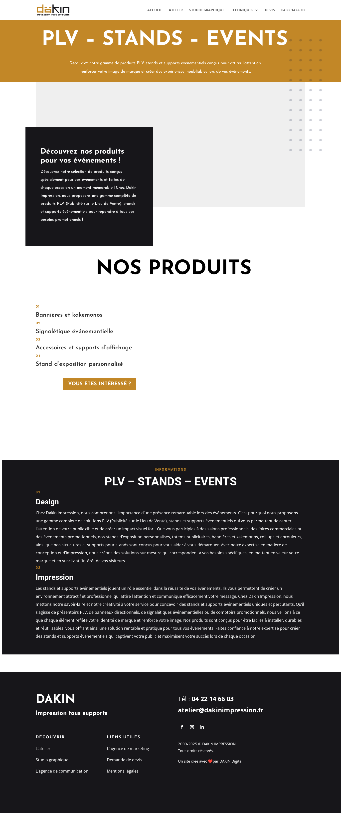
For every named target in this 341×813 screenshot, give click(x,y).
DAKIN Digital (230, 761)
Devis (270, 10)
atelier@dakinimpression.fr (220, 710)
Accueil (154, 10)
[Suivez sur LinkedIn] (202, 727)
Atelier (176, 10)
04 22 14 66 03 (293, 10)
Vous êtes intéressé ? (99, 384)
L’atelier (43, 748)
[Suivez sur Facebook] (182, 727)
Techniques (242, 10)
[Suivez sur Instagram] (192, 727)
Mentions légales (123, 771)
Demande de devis (124, 760)
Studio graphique (206, 10)
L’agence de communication (62, 771)
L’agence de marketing (128, 748)
